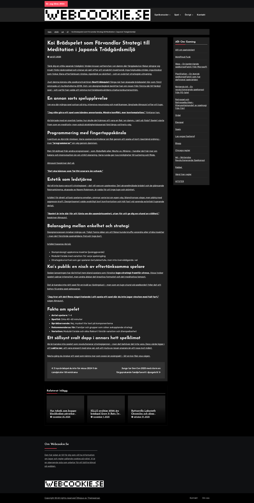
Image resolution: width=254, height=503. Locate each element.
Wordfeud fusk (183, 57)
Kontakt (201, 15)
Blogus (80, 498)
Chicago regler (182, 150)
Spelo (178, 129)
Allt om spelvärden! (185, 50)
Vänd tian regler (183, 174)
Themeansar (93, 498)
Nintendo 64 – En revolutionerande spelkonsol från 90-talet (189, 89)
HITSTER (179, 181)
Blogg (178, 143)
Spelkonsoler (162, 15)
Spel (177, 15)
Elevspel (179, 122)
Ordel (178, 115)
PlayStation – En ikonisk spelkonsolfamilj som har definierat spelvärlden (188, 77)
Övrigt (188, 15)
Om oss (205, 498)
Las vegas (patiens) (185, 136)
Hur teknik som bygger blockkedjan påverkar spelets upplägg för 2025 (64, 414)
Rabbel (179, 167)
